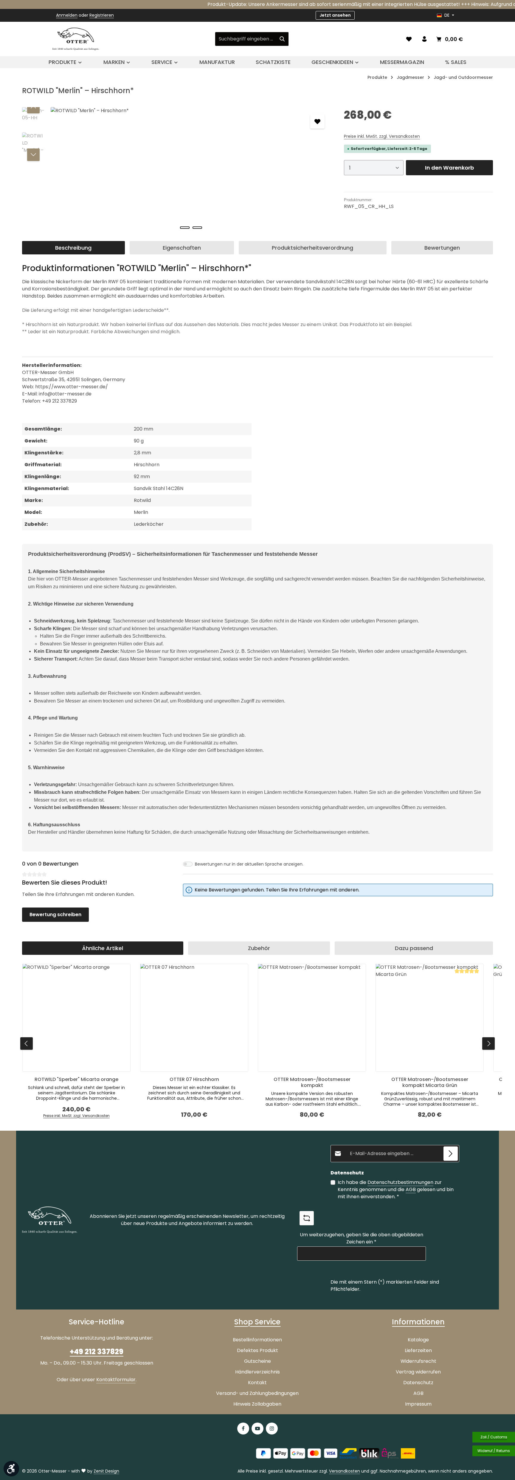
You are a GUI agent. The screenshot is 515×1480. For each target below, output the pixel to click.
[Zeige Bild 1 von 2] (185, 227)
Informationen (418, 1322)
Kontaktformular (116, 1379)
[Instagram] (272, 1428)
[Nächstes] (33, 154)
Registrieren (101, 15)
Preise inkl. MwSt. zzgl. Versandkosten (382, 136)
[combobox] (245, 39)
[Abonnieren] (450, 1153)
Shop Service (257, 1322)
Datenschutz (418, 1382)
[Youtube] (257, 1428)
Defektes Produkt (257, 1350)
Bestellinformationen (257, 1339)
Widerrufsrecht (418, 1361)
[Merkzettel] (409, 39)
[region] (177, 171)
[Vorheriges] (33, 107)
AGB (411, 1189)
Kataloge (418, 1339)
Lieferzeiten (418, 1350)
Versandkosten (344, 1471)
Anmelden (66, 15)
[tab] (73, 247)
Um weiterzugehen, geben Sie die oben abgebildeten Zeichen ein (361, 1238)
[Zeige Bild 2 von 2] (197, 227)
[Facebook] (243, 1428)
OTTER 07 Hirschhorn (194, 1079)
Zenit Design (106, 1471)
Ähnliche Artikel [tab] (102, 948)
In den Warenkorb (449, 167)
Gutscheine (257, 1361)
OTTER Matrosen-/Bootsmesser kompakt (312, 1082)
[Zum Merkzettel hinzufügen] (317, 121)
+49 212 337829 (96, 1352)
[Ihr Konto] (424, 39)
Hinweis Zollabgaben (257, 1404)
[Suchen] (282, 39)
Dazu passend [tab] (414, 948)
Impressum (418, 1404)
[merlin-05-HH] (191, 171)
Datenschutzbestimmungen (400, 1182)
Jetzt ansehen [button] (335, 15)
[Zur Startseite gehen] (75, 39)
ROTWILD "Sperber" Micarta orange (76, 1079)
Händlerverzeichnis (257, 1371)
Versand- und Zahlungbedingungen (257, 1393)
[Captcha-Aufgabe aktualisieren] (307, 1218)
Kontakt (257, 1382)
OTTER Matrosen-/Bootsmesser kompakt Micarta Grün (429, 1082)
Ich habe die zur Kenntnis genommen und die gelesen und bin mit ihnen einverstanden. (396, 1189)
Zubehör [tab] (259, 948)
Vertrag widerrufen (418, 1371)
